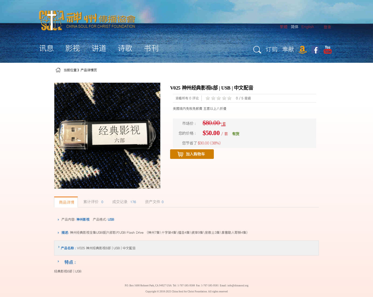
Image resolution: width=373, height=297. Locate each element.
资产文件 (154, 201)
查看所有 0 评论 (187, 98)
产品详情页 (89, 70)
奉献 (288, 49)
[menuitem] (327, 27)
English (307, 26)
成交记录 (124, 201)
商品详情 (66, 202)
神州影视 (83, 219)
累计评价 (93, 201)
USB (111, 219)
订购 (272, 49)
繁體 (284, 26)
